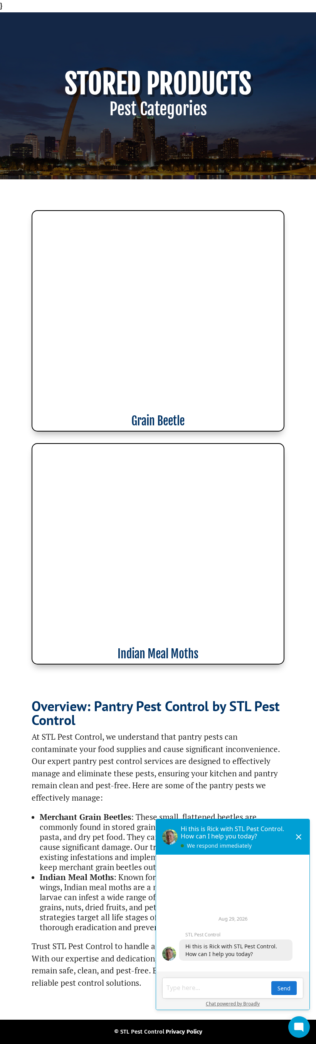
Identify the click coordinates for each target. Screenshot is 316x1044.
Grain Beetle (158, 421)
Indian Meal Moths (158, 654)
